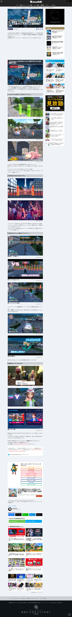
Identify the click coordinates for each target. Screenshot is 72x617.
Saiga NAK (36, 2)
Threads (39, 514)
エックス (18, 514)
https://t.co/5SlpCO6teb (36, 449)
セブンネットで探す (32, 484)
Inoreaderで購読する (31, 521)
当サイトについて (16, 598)
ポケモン (10, 505)
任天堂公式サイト (40, 117)
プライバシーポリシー (35, 598)
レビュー (47, 5)
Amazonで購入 (31, 467)
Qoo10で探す (32, 482)
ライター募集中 (43, 598)
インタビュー (53, 5)
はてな (31, 514)
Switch (15, 505)
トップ (17, 5)
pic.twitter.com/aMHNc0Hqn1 (20, 451)
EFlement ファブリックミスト (37, 592)
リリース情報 (29, 5)
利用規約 (28, 598)
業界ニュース (22, 5)
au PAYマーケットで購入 (32, 476)
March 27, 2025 (25, 454)
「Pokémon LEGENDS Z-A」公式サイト (21, 444)
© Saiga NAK (36, 613)
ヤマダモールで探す (32, 478)
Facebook (11, 514)
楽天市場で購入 (31, 469)
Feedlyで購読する (14, 521)
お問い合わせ (23, 598)
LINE (25, 514)
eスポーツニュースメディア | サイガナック (36, 610)
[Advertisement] (25, 50)
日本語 (68, 1)
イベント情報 (36, 5)
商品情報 (42, 5)
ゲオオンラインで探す (31, 480)
